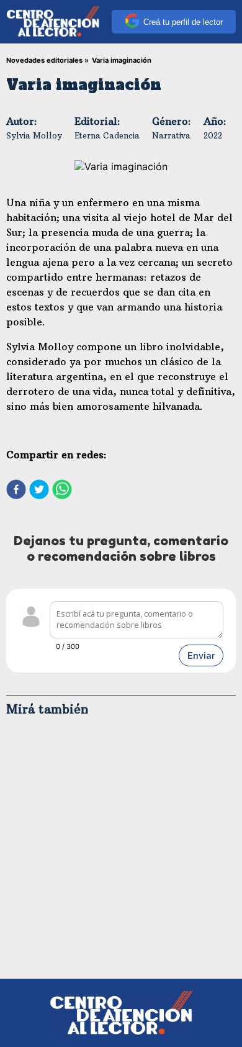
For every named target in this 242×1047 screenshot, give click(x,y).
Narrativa (171, 135)
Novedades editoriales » (47, 60)
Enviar (201, 655)
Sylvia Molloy (34, 135)
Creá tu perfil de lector (183, 22)
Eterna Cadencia (107, 135)
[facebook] (16, 490)
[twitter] (39, 490)
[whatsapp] (62, 490)
